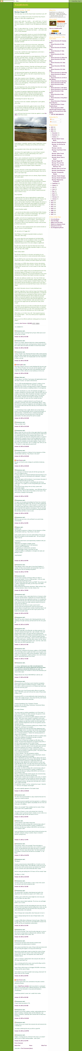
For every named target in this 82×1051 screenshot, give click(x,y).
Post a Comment (19, 1043)
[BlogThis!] (34, 323)
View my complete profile (55, 28)
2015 (52, 131)
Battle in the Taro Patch (57, 222)
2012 (52, 204)
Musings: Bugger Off (57, 161)
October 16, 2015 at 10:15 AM (22, 418)
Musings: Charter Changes (58, 176)
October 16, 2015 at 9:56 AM (21, 360)
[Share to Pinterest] (38, 323)
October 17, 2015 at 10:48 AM (22, 790)
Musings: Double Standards (59, 177)
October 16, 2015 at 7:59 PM (21, 590)
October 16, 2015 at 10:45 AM (22, 456)
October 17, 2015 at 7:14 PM (21, 839)
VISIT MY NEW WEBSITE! (57, 114)
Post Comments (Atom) (27, 1048)
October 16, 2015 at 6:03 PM (21, 560)
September (55, 183)
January (54, 198)
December (55, 133)
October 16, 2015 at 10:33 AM (22, 426)
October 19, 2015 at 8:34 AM (21, 1005)
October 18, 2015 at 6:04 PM (21, 975)
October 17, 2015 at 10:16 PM (22, 855)
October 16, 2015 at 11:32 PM (22, 624)
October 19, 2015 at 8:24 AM (21, 997)
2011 (52, 206)
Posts (52, 119)
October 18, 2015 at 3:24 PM (21, 936)
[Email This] (32, 323)
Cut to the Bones (55, 219)
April (53, 193)
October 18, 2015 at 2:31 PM (21, 925)
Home (30, 1045)
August (54, 185)
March (54, 195)
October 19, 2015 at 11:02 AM (22, 1018)
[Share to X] (35, 323)
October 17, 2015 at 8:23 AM (21, 677)
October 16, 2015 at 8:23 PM (21, 613)
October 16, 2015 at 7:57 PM (21, 571)
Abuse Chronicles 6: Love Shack (59, 89)
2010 (52, 208)
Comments (54, 121)
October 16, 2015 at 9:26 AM (21, 348)
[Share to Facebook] (37, 323)
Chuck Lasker (19, 364)
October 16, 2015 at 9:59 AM (21, 373)
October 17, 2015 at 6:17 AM (21, 644)
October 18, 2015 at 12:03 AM (22, 876)
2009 (52, 210)
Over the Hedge (55, 220)
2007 (52, 214)
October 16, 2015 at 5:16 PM (21, 523)
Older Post (44, 1045)
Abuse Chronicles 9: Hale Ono (58, 82)
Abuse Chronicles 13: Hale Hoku (59, 72)
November (55, 135)
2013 (52, 202)
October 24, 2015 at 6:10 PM (21, 1040)
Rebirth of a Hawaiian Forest (58, 224)
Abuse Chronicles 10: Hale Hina (59, 81)
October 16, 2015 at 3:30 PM (21, 496)
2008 (52, 212)
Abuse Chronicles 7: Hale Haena (59, 87)
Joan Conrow (19, 460)
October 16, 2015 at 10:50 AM (22, 466)
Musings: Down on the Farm (59, 168)
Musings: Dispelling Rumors (59, 142)
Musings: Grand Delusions (58, 170)
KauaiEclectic (21, 5)
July (53, 187)
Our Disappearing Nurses (57, 227)
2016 (52, 129)
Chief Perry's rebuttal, (23, 986)
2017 (52, 127)
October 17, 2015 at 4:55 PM (21, 816)
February (54, 197)
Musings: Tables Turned (58, 153)
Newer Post (17, 1045)
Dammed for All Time (56, 225)
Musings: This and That (58, 163)
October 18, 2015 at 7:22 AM (21, 886)
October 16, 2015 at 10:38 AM (22, 446)
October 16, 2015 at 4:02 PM (21, 513)
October (54, 136)
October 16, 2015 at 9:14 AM (21, 336)
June (53, 189)
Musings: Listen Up (57, 148)
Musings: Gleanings (57, 155)
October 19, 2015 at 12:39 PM (22, 1031)
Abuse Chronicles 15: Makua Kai (59, 57)
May (53, 191)
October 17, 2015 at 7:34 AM (21, 658)
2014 (52, 200)
